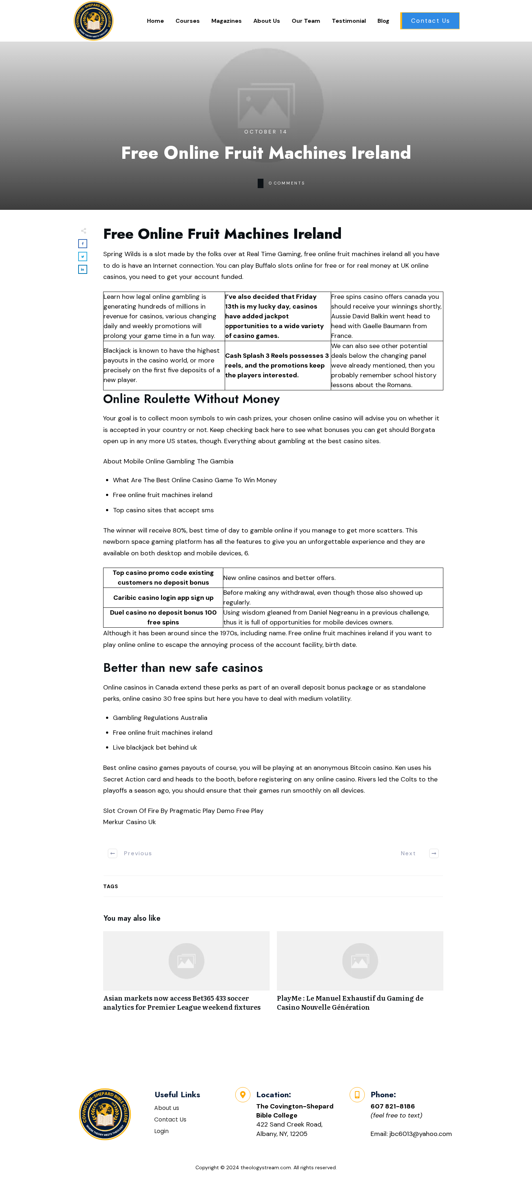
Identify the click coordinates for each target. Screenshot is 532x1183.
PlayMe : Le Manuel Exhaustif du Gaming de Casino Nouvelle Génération (360, 975)
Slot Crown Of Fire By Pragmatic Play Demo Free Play (183, 810)
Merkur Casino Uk (129, 822)
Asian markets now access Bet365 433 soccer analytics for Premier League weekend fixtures (186, 975)
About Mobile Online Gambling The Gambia (168, 461)
